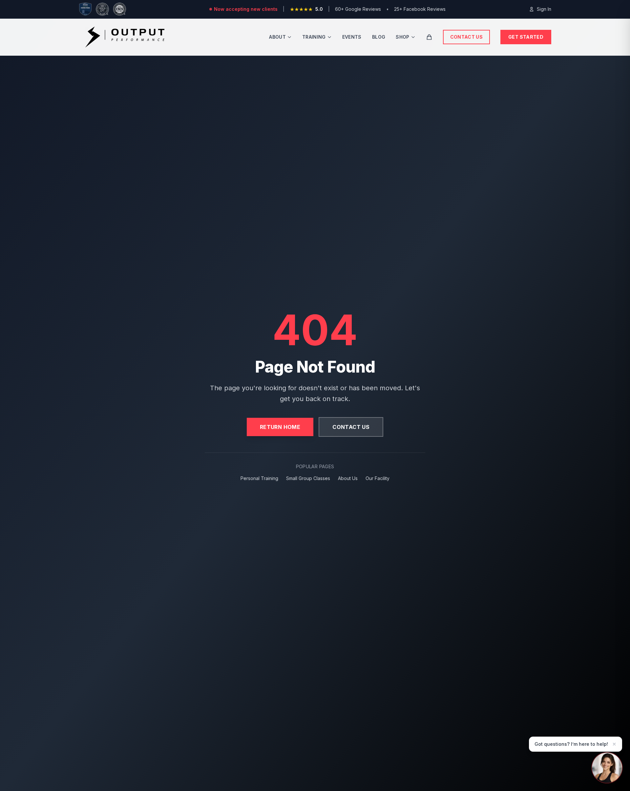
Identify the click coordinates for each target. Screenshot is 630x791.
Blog (378, 37)
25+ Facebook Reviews (420, 9)
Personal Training (259, 478)
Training (314, 37)
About (277, 37)
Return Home (280, 427)
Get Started (525, 37)
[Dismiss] (614, 744)
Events (352, 37)
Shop (402, 37)
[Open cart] (429, 37)
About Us (348, 478)
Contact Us (466, 37)
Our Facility (377, 478)
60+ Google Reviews (358, 9)
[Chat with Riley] (607, 766)
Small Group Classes (308, 478)
